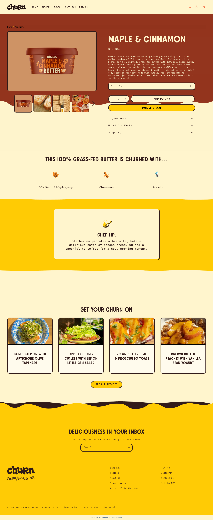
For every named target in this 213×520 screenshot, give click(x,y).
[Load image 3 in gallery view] (61, 103)
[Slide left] (10, 103)
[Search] (190, 7)
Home (9, 27)
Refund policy (51, 507)
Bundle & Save (152, 107)
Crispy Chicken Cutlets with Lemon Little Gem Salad (81, 359)
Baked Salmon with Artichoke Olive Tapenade (30, 359)
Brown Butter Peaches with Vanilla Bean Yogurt (183, 359)
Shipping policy (110, 507)
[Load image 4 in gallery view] (80, 103)
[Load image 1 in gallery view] (23, 103)
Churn (19, 507)
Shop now (115, 468)
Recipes (114, 473)
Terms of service (90, 507)
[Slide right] (93, 103)
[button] (203, 7)
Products (20, 27)
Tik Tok (165, 468)
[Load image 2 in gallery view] (42, 103)
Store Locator (118, 483)
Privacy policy (69, 507)
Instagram (166, 473)
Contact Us (167, 478)
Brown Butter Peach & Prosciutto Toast (132, 356)
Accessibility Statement (124, 488)
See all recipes (106, 384)
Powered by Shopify (33, 507)
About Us (115, 478)
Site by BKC (168, 483)
